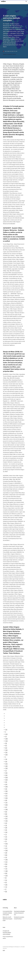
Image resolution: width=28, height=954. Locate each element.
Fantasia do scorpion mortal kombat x (19, 917)
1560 (6, 850)
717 (6, 834)
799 (6, 759)
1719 (6, 802)
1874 (6, 793)
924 (6, 811)
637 (6, 807)
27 (5, 889)
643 (6, 747)
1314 (6, 862)
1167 (6, 729)
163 (6, 880)
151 (6, 841)
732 (6, 846)
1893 (6, 798)
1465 (6, 766)
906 (6, 864)
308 (6, 832)
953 (6, 866)
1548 (6, 779)
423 (6, 823)
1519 (6, 795)
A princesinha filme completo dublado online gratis (7, 912)
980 (6, 855)
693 (6, 814)
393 (6, 789)
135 (6, 825)
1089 (6, 738)
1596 (6, 786)
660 (6, 873)
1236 (6, 734)
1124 (6, 868)
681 (6, 891)
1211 (6, 836)
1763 (6, 816)
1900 (6, 843)
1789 (6, 768)
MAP (4, 950)
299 (6, 827)
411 (6, 736)
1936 (6, 804)
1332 (6, 763)
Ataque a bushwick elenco (9, 54)
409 (6, 884)
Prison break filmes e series (8, 937)
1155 (6, 752)
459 (6, 852)
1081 (6, 773)
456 (6, 761)
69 (5, 877)
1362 (6, 750)
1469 (6, 871)
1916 (6, 775)
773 (6, 887)
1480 (6, 809)
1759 (6, 820)
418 (6, 830)
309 (6, 784)
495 (6, 800)
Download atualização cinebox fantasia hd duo (19, 912)
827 (6, 745)
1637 (6, 818)
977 (6, 882)
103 (6, 857)
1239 (6, 754)
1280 (6, 791)
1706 (6, 741)
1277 (6, 848)
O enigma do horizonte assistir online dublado (7, 932)
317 (6, 770)
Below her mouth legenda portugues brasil (7, 918)
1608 (6, 777)
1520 (6, 875)
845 (6, 839)
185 (6, 743)
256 (6, 782)
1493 (6, 859)
